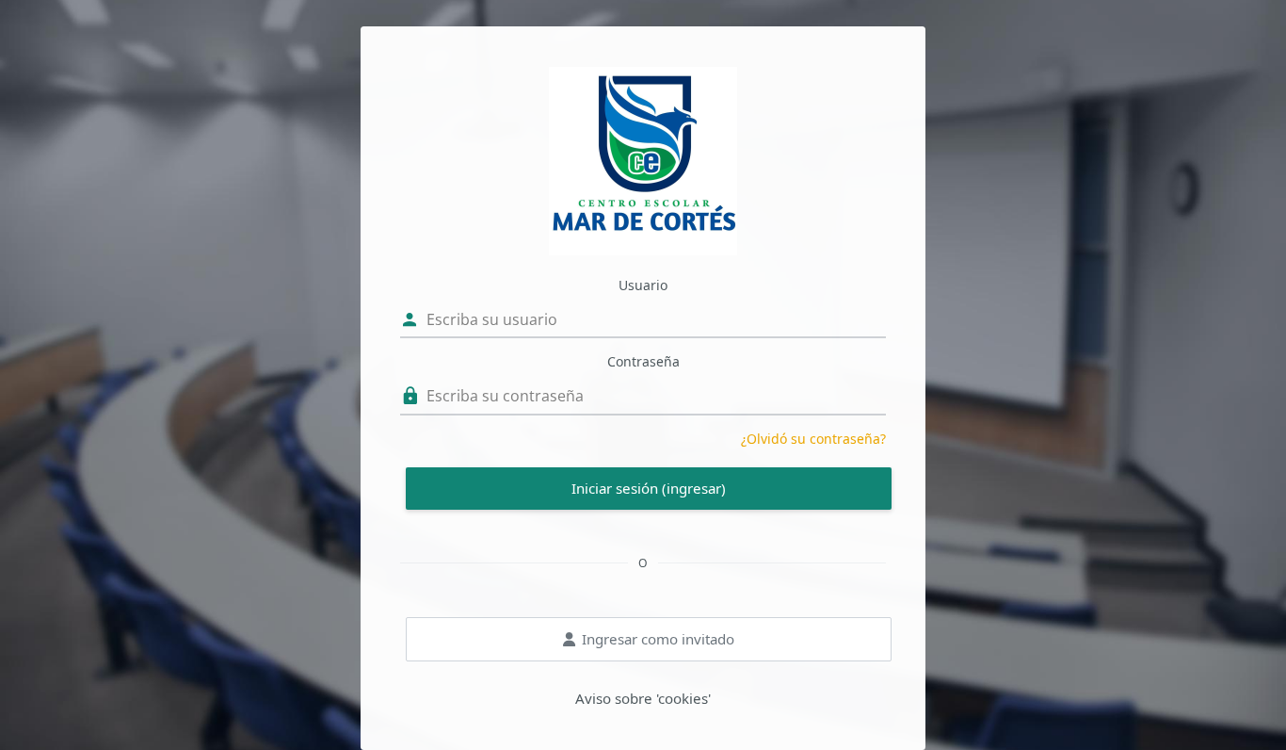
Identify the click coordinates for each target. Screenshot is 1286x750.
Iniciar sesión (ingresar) (648, 488)
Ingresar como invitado (658, 638)
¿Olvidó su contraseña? (813, 439)
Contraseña (643, 361)
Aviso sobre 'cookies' (643, 698)
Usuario (643, 285)
